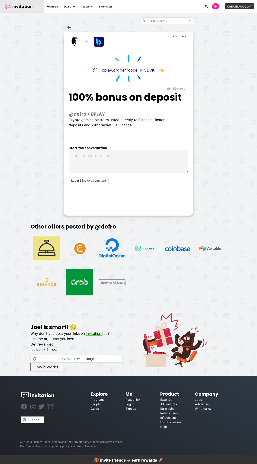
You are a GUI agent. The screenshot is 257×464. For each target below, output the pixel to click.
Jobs (198, 399)
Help (163, 427)
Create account (239, 6)
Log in (129, 404)
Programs (97, 399)
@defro (77, 114)
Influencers (168, 417)
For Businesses (170, 422)
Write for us (203, 408)
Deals (67, 6)
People (85, 6)
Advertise (202, 404)
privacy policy (61, 446)
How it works (45, 367)
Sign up (130, 408)
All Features (168, 404)
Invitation (94, 333)
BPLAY (98, 114)
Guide (95, 408)
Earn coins (167, 408)
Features (52, 6)
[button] (76, 359)
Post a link (132, 399)
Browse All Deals (113, 282)
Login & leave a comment (88, 180)
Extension (105, 6)
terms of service (86, 446)
